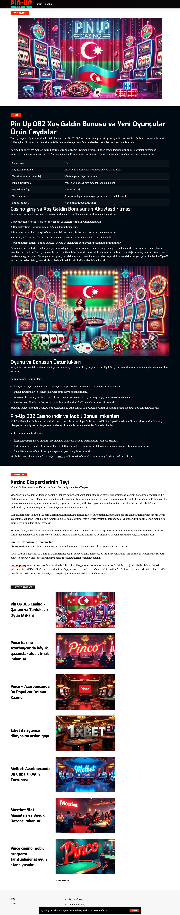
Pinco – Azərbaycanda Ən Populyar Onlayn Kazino (30, 692)
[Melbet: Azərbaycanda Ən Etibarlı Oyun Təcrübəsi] (85, 774)
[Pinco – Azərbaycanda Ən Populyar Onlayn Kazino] (85, 692)
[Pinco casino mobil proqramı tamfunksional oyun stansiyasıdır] (85, 856)
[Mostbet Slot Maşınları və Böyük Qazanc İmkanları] (85, 815)
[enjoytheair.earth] (21, 4)
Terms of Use (100, 910)
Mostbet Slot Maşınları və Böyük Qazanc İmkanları (28, 815)
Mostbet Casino (20, 494)
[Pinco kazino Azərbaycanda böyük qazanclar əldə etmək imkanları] (85, 651)
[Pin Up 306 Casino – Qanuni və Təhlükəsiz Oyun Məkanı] (85, 610)
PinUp (77, 149)
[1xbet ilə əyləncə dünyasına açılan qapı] (85, 733)
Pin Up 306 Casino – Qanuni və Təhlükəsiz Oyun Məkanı (29, 610)
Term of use (75, 899)
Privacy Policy (82, 910)
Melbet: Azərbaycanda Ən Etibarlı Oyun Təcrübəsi (30, 774)
